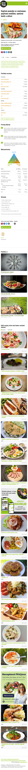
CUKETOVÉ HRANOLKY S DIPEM (8, 621)
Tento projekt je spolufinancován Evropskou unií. (10, 759)
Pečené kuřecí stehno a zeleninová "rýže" (11, 722)
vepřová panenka (5, 79)
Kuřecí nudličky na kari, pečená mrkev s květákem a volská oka (13, 554)
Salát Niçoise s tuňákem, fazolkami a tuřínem (12, 461)
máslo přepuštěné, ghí (6, 81)
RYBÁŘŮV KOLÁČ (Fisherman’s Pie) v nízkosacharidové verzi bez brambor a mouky (13, 393)
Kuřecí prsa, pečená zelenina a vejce (9, 532)
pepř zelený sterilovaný (6, 91)
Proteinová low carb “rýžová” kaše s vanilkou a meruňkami (12, 666)
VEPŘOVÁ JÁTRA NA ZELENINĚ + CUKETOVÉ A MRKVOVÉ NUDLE (13, 744)
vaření (21, 64)
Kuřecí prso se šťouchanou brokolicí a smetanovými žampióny (13, 416)
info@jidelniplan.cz (23, 762)
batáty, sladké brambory (6, 103)
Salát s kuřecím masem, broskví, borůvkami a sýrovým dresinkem (13, 643)
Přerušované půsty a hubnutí (7, 272)
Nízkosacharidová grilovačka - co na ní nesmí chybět (12, 315)
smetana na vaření (5, 93)
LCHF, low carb (4, 61)
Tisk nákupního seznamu (7, 119)
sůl (1, 84)
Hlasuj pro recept (6, 48)
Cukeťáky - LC (5, 577)
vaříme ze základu (5, 66)
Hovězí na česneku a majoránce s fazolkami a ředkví (13, 371)
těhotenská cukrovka (14, 64)
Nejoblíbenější (10, 329)
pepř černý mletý (5, 86)
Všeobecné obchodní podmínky (20, 760)
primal (8, 64)
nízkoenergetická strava (13, 61)
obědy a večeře (21, 61)
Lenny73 (4, 19)
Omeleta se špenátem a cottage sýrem (10, 439)
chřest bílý (3, 112)
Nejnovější (3, 329)
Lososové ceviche (5, 349)
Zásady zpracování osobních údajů (7, 760)
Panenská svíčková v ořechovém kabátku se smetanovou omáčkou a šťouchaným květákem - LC (14, 483)
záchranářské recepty (14, 66)
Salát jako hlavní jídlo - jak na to (8, 294)
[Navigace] (26, 3)
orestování (3, 64)
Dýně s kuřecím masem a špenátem (9, 599)
